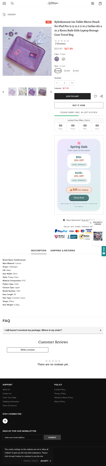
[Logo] (53, 3)
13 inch (67, 71)
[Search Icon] (12, 3)
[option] (27, 51)
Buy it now (79, 105)
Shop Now (79, 197)
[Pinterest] (5, 421)
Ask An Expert (88, 220)
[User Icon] (92, 3)
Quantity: (58, 78)
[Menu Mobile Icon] (4, 3)
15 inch (76, 71)
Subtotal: (58, 88)
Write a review (28, 350)
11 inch (58, 71)
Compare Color (43, 78)
